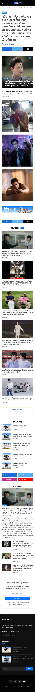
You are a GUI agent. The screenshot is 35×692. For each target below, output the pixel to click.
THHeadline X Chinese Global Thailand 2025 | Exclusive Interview (21, 445)
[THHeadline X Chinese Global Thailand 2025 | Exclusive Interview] (6, 446)
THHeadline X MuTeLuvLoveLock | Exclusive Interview (22, 455)
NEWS (4, 12)
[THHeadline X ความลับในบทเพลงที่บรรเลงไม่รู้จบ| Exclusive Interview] (6, 436)
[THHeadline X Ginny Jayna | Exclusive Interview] (6, 466)
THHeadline (24, 687)
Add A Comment (17, 409)
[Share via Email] (28, 49)
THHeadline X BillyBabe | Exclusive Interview (20, 426)
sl (7, 44)
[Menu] (3, 3)
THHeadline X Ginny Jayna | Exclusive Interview (21, 464)
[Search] (32, 3)
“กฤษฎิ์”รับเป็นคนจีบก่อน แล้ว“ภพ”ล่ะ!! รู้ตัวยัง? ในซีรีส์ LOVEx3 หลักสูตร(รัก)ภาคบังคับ (17, 371)
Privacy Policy (16, 604)
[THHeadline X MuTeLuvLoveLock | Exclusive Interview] (6, 456)
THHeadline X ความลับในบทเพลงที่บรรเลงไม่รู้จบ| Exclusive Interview (23, 435)
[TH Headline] (17, 3)
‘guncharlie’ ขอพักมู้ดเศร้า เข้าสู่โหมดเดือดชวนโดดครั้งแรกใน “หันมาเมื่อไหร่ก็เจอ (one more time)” (17, 399)
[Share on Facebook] (7, 49)
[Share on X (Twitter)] (17, 49)
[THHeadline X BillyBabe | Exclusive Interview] (6, 427)
